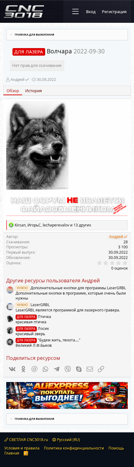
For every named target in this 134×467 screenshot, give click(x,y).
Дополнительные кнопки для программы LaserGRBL (71, 288)
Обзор (13, 90)
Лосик (33, 328)
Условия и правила (22, 448)
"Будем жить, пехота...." (48, 340)
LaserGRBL (33, 304)
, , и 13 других (53, 225)
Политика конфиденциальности (74, 448)
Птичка (34, 316)
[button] (75, 11)
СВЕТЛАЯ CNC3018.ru (28, 439)
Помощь (116, 448)
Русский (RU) (68, 439)
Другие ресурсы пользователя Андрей (53, 280)
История (33, 90)
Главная (11, 453)
